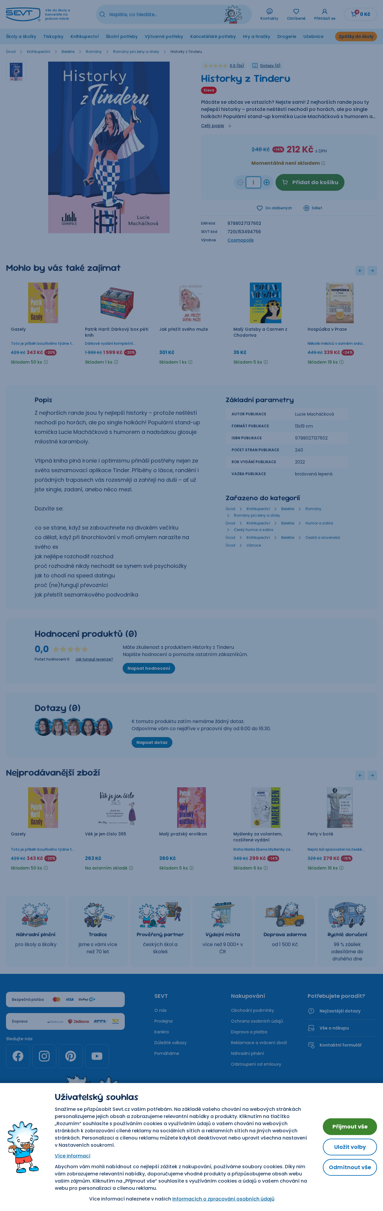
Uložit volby (350, 1147)
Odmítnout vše (350, 1167)
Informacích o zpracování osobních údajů (223, 1198)
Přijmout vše (350, 1126)
